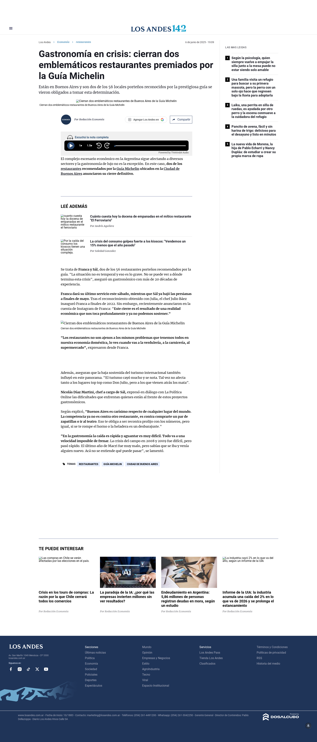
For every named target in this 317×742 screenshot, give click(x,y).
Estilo (145, 663)
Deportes (90, 680)
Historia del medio (268, 663)
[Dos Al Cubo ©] (281, 719)
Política (90, 658)
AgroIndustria (151, 669)
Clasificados (207, 663)
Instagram (19, 669)
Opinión (147, 652)
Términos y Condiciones (272, 647)
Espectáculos (93, 685)
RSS (259, 658)
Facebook (11, 669)
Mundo (146, 647)
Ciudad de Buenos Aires (142, 464)
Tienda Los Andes (211, 658)
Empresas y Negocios (156, 658)
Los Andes (45, 42)
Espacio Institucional (155, 685)
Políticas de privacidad (271, 652)
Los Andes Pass (209, 652)
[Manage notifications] (308, 726)
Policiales (91, 674)
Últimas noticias (95, 652)
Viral (145, 680)
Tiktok (28, 669)
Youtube (46, 669)
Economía (63, 42)
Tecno (146, 674)
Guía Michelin (127, 169)
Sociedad (91, 669)
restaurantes (71, 169)
